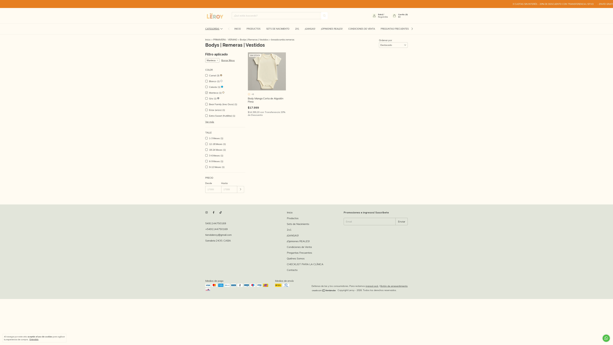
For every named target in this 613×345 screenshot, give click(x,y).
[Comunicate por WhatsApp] (606, 338)
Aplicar (240, 189)
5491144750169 (215, 223)
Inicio (238, 28)
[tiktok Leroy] (220, 212)
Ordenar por (385, 40)
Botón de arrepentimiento (394, 286)
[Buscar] (324, 15)
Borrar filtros (228, 60)
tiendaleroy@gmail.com (218, 234)
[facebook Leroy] (213, 212)
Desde (208, 183)
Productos (254, 28)
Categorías (212, 28)
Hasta (224, 183)
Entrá (380, 14)
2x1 (297, 28)
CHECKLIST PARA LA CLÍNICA (305, 264)
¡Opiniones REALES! (332, 28)
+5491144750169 (216, 229)
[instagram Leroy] (206, 212)
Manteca (211, 60)
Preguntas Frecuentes (395, 28)
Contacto (292, 270)
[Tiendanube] (324, 291)
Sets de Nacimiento (277, 28)
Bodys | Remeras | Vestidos (254, 39)
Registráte (383, 17)
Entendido (34, 339)
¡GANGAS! (310, 28)
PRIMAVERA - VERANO (225, 39)
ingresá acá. (372, 286)
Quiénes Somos (296, 258)
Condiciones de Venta (361, 28)
